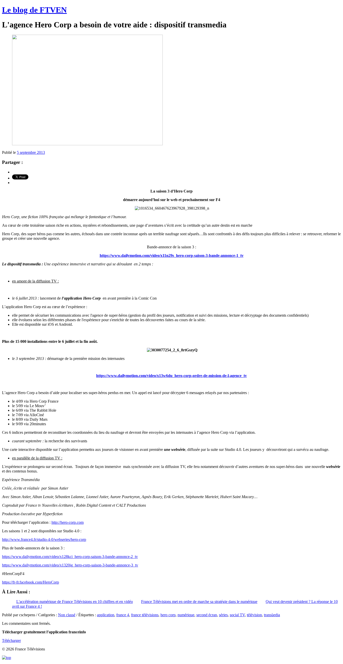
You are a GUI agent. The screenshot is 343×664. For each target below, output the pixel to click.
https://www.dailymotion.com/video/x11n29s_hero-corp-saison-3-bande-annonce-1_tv (172, 255)
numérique (186, 615)
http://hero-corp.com (67, 522)
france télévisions (144, 615)
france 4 (122, 615)
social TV (237, 615)
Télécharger (11, 640)
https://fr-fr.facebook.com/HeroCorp (30, 582)
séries (223, 615)
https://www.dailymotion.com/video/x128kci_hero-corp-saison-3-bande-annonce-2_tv (70, 556)
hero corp (168, 615)
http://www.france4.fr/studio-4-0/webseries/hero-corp (44, 539)
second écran (206, 615)
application (105, 615)
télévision (254, 615)
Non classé (66, 615)
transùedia (272, 615)
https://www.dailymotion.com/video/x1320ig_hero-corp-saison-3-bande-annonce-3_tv (70, 565)
